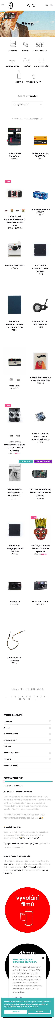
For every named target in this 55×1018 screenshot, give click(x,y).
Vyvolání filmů (11, 766)
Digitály (7, 747)
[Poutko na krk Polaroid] (15, 640)
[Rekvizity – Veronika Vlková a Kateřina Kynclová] (40, 528)
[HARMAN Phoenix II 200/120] (40, 192)
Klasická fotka (11, 734)
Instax (7, 728)
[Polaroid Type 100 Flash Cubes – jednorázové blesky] (40, 416)
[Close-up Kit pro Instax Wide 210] (40, 304)
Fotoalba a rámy (12, 753)
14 (24, 699)
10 (45, 696)
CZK (46, 5)
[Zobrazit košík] (34, 5)
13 (20, 699)
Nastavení (39, 1011)
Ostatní (7, 759)
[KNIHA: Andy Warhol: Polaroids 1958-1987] (40, 360)
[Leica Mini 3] (15, 360)
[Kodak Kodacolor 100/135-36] (40, 136)
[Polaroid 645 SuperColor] (15, 136)
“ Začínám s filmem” (29, 838)
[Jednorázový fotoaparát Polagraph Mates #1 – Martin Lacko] (15, 192)
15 (29, 699)
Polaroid (8, 721)
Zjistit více (34, 1006)
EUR (51, 5)
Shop (26, 96)
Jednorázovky (10, 740)
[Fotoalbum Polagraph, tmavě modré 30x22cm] (15, 304)
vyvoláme (8, 864)
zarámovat (16, 870)
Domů (20, 96)
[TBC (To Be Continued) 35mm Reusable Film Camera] (40, 472)
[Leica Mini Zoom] (40, 584)
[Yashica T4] (15, 584)
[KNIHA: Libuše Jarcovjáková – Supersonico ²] (15, 472)
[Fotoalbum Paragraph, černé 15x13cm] (15, 528)
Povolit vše (15, 1011)
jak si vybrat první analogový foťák (23, 844)
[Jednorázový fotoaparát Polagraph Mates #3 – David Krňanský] (15, 416)
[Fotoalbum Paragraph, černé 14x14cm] (40, 248)
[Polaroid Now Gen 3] (15, 248)
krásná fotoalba (31, 867)
